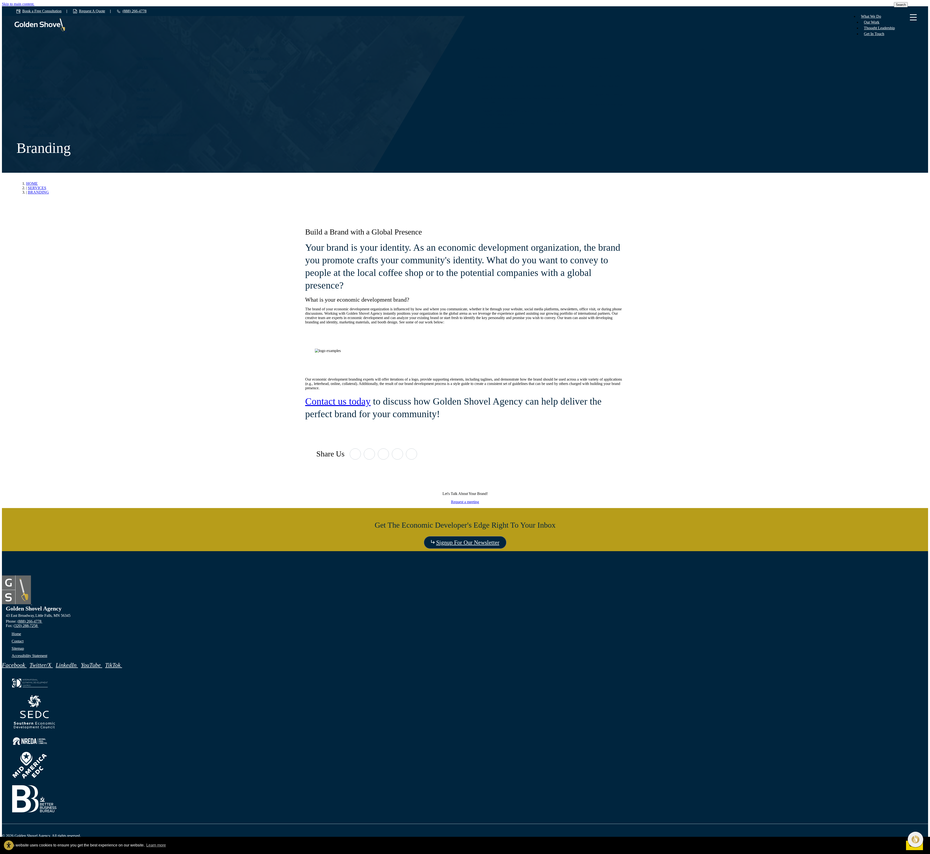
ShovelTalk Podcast (604, 86)
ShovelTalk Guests (607, 94)
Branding (144, 99)
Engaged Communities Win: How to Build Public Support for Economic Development (523, 113)
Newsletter (371, 81)
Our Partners (32, 67)
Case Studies (598, 58)
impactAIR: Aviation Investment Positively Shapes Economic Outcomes (523, 100)
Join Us (142, 67)
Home (16, 634)
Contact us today (338, 401)
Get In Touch (874, 34)
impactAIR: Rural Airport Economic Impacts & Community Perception (522, 87)
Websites (30, 117)
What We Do (871, 16)
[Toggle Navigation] (913, 17)
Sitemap (18, 648)
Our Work (871, 22)
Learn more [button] (156, 845)
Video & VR (146, 90)
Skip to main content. (18, 4)
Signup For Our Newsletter (467, 542)
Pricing (474, 142)
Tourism (143, 125)
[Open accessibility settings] (9, 845)
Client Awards (260, 58)
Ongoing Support (150, 116)
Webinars (483, 58)
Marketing (31, 126)
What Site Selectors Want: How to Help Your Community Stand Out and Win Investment (528, 125)
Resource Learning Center (489, 49)
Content (142, 108)
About (22, 49)
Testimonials (259, 81)
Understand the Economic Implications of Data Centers (519, 67)
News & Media (255, 72)
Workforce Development (607, 104)
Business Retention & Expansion (161, 134)
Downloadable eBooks (493, 77)
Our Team (31, 58)
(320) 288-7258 (26, 626)
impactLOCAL (34, 108)
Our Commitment (150, 58)
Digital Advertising (42, 135)
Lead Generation (40, 144)
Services (23, 80)
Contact (701, 49)
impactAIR (145, 143)
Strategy (29, 90)
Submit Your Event (607, 76)
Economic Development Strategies (52, 98)
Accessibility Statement (29, 656)
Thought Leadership (879, 28)
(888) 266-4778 (29, 621)
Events (594, 67)
